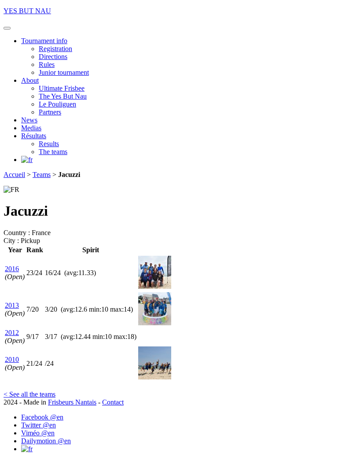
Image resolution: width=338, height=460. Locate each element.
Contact (113, 402)
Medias (31, 128)
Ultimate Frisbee (61, 88)
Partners (50, 112)
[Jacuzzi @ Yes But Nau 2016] (154, 286)
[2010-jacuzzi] (154, 377)
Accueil (14, 174)
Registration (55, 48)
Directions (53, 56)
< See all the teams (29, 394)
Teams (42, 174)
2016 (12, 268)
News (29, 120)
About (30, 80)
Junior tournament (64, 72)
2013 (12, 305)
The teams (53, 151)
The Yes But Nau (63, 96)
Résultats (33, 136)
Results (49, 143)
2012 (12, 332)
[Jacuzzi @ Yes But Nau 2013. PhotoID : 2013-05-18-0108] (154, 323)
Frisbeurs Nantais (72, 402)
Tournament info (44, 40)
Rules (47, 64)
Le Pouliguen (57, 104)
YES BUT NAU (27, 11)
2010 (12, 359)
